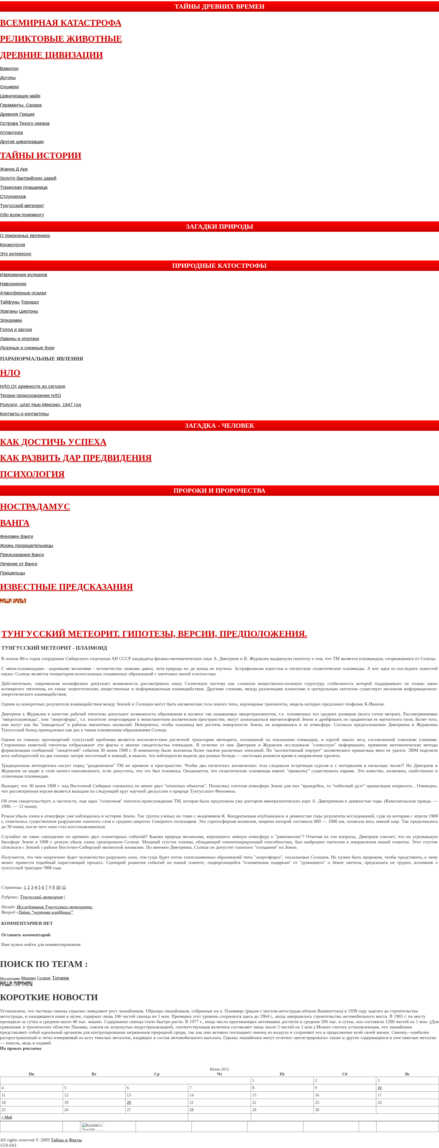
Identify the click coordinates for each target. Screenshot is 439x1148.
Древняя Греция (17, 114)
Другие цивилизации (22, 141)
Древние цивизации (51, 55)
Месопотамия (10, 978)
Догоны (8, 77)
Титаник (60, 977)
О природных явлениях (25, 235)
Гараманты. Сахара (21, 105)
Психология (32, 474)
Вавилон (9, 68)
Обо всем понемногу (22, 214)
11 (64, 887)
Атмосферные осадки (23, 293)
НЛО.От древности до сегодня (32, 386)
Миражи (28, 978)
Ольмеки (9, 86)
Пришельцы (12, 573)
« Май (7, 1117)
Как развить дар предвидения (76, 458)
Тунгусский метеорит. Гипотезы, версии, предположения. (154, 634)
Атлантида (11, 132)
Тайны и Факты (66, 1139)
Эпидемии (11, 320)
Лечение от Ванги (18, 563)
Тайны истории (40, 155)
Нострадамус (35, 507)
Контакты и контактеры (24, 413)
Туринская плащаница (24, 187)
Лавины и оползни (19, 338)
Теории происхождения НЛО (30, 395)
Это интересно (15, 253)
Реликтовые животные (61, 39)
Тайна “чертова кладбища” (46, 912)
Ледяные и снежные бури (27, 347)
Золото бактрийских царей (28, 178)
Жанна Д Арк (14, 169)
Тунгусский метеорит (22, 205)
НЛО (10, 373)
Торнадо (30, 302)
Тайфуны (10, 302)
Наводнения (13, 283)
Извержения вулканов (23, 274)
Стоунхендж (13, 196)
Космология (12, 244)
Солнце (44, 978)
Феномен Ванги (16, 536)
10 (58, 887)
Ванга (14, 523)
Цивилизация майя (20, 96)
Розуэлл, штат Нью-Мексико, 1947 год (40, 404)
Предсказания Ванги (22, 554)
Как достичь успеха (53, 442)
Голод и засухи (16, 329)
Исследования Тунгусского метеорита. (55, 906)
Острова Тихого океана (25, 123)
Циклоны (28, 311)
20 (129, 1102)
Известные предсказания (66, 587)
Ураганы (9, 311)
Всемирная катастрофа (60, 23)
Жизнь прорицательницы (26, 545)
